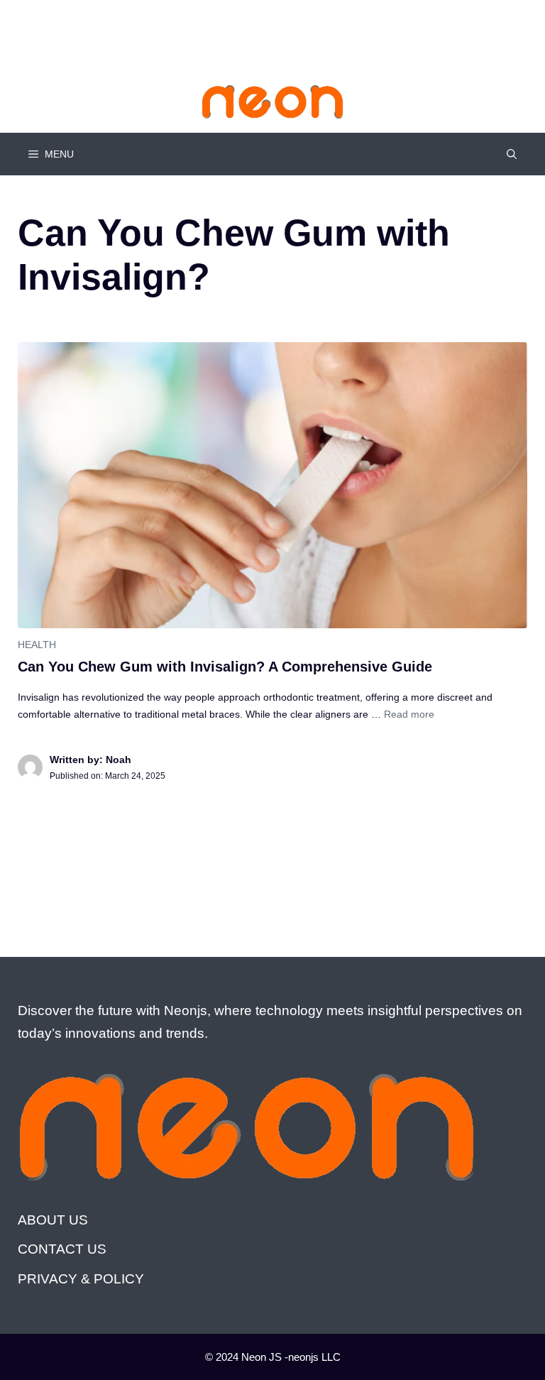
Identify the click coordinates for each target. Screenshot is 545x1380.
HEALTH (37, 644)
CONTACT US (62, 1249)
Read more (409, 714)
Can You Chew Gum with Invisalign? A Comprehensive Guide (225, 666)
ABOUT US (53, 1219)
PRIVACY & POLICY (81, 1278)
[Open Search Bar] (511, 154)
